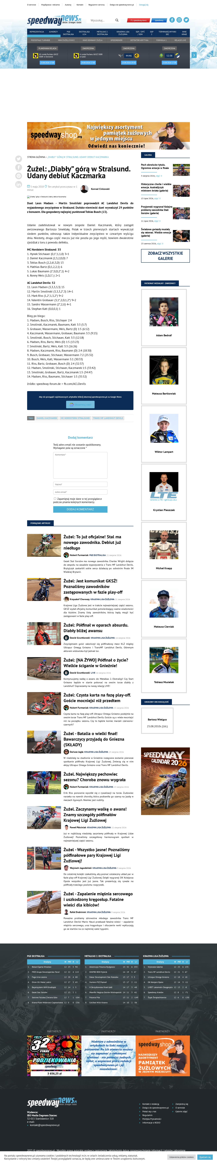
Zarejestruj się (181, 1104)
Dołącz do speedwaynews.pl (122, 4)
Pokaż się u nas (149, 1111)
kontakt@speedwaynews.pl (45, 1125)
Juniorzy (53, 31)
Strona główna (36, 157)
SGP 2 (151, 32)
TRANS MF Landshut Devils (108, 418)
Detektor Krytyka (139, 40)
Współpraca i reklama (50, 4)
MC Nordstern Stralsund (75, 418)
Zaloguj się (143, 4)
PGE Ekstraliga (68, 32)
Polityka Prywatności (151, 1119)
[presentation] (22, 55)
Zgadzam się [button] (205, 1157)
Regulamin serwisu (96, 4)
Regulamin (147, 1115)
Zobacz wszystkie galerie (165, 256)
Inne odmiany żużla (92, 40)
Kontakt (80, 4)
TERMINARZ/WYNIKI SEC (167, 32)
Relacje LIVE (180, 40)
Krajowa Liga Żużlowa (123, 32)
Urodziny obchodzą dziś (156, 702)
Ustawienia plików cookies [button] (181, 1157)
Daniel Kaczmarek (47, 418)
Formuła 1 (161, 40)
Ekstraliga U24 (84, 32)
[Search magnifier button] (117, 20)
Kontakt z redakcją (150, 1104)
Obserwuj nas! (82, 404)
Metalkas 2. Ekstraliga (102, 32)
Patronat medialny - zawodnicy (159, 283)
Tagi (30, 418)
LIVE (93, 672)
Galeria (148, 155)
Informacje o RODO (151, 1122)
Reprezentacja (37, 31)
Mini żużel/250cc (66, 40)
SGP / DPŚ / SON (140, 32)
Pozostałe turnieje (40, 40)
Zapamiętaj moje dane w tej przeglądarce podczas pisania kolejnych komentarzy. (77, 500)
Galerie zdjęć (181, 1111)
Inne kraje (184, 32)
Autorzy (68, 4)
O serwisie (31, 4)
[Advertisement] (108, 96)
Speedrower (116, 40)
